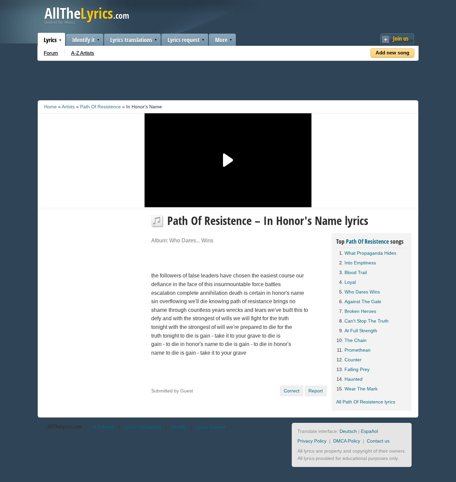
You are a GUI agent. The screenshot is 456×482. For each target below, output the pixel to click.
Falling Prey (357, 369)
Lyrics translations (131, 40)
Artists (68, 106)
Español (369, 431)
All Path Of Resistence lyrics (365, 401)
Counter (353, 359)
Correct (291, 390)
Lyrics (50, 40)
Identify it (83, 40)
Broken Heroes (360, 311)
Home (50, 106)
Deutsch (348, 431)
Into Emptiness (360, 262)
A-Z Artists (82, 53)
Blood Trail (356, 272)
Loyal (350, 282)
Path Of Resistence (100, 106)
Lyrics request (184, 40)
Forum (51, 53)
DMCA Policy (346, 441)
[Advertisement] (228, 79)
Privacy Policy (311, 441)
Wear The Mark (361, 388)
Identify (178, 427)
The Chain (356, 340)
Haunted (354, 379)
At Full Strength (361, 330)
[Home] (87, 23)
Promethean (358, 350)
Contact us (378, 441)
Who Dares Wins (362, 291)
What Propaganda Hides (370, 253)
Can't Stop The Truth (367, 321)
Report (315, 390)
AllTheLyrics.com (64, 426)
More (221, 40)
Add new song (392, 52)
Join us (401, 38)
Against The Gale (363, 301)
